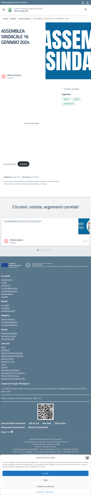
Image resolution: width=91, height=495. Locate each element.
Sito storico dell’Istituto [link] (10, 370)
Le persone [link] (5, 285)
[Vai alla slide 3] (43, 250)
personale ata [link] (68, 103)
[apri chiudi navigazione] (3, 9)
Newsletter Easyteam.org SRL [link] (13, 378)
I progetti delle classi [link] (9, 324)
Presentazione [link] (6, 279)
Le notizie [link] (5, 305)
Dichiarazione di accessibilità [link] (13, 427)
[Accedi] (87, 2)
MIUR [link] (3, 347)
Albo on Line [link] (34, 423)
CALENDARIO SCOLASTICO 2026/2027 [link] (23, 221)
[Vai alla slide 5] (48, 250)
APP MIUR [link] (5, 350)
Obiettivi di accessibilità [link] (38, 427)
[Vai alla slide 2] (40, 250)
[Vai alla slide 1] (38, 250)
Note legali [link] (47, 423)
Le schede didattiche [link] (9, 322)
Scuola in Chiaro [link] (7, 358)
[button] (87, 458)
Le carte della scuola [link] (9, 291)
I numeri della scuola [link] (9, 288)
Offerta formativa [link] (8, 319)
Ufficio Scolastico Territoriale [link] (12, 355)
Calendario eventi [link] (8, 310)
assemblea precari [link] (10, 164)
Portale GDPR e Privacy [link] (10, 375)
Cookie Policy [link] (40, 492)
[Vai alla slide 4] (46, 250)
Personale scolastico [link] (9, 333)
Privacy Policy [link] (49, 492)
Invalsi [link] (3, 364)
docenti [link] (66, 99)
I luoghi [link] (4, 282)
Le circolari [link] (5, 308)
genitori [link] (76, 99)
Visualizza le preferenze (45, 486)
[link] (14, 2)
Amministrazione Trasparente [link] (13, 423)
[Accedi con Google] (83, 2)
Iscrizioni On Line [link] (7, 361)
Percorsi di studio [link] (7, 338)
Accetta (45, 473)
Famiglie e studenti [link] (8, 336)
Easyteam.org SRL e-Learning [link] (13, 372)
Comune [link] (4, 367)
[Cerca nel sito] (85, 9)
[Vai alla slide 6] (51, 250)
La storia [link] (4, 296)
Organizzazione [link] (7, 293)
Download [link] (23, 164)
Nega (45, 480)
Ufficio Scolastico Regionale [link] (12, 353)
